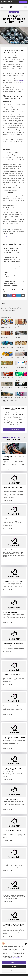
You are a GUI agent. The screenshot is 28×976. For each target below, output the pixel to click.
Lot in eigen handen (10, 550)
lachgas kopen (20, 80)
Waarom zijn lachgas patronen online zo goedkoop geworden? (14, 250)
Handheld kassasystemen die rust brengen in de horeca (21, 389)
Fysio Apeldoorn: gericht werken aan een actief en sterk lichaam (7, 347)
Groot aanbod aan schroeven (13, 674)
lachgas (3, 307)
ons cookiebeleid (16, 957)
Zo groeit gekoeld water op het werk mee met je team (7, 389)
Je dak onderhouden (10, 519)
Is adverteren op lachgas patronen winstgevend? (14, 267)
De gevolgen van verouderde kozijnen (13, 488)
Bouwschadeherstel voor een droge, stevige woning (20, 326)
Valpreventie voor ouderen (12, 706)
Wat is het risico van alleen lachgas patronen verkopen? (14, 275)
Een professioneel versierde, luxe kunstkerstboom (14, 768)
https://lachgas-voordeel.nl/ (11, 236)
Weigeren (14, 966)
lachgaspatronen (6, 308)
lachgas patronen (21, 307)
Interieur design (8, 862)
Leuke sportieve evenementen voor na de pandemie (13, 644)
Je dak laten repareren (10, 612)
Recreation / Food (14, 12)
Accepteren (14, 962)
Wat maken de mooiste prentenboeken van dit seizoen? (20, 399)
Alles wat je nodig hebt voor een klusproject (14, 737)
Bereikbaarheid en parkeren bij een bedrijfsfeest (19, 379)
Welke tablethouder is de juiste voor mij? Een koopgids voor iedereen (13, 458)
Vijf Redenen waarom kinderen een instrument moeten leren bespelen (13, 925)
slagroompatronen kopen (10, 170)
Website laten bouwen (10, 893)
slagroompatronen (17, 308)
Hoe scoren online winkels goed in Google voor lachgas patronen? (14, 259)
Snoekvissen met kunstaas (12, 830)
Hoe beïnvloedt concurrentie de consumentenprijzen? (14, 283)
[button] (25, 943)
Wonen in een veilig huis (11, 799)
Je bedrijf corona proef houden (13, 581)
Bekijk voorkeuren (14, 970)
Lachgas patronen (8, 56)
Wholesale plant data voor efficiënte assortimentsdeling (6, 367)
